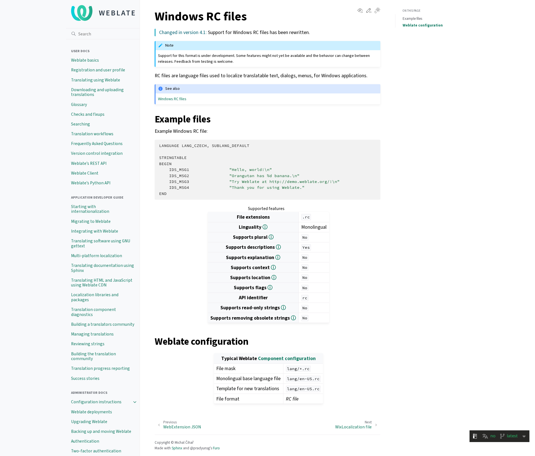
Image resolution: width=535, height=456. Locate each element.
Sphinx (177, 448)
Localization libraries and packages (94, 297)
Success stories (85, 378)
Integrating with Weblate (94, 231)
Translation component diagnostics (93, 312)
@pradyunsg (200, 448)
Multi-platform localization (96, 256)
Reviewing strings (87, 344)
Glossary (79, 104)
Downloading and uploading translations (97, 92)
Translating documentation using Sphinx (102, 268)
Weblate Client (84, 173)
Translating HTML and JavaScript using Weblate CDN (101, 283)
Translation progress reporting (100, 368)
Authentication (85, 441)
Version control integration (97, 153)
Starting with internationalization (90, 209)
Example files (412, 18)
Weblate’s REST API (88, 163)
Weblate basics (85, 60)
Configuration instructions (96, 402)
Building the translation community (93, 356)
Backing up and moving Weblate (101, 431)
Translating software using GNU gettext (100, 243)
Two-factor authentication (96, 451)
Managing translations (92, 334)
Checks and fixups (87, 114)
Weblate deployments (91, 412)
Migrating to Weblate (91, 221)
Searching (80, 124)
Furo (216, 448)
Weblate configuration (423, 25)
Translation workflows (92, 134)
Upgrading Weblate (89, 421)
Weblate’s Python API (90, 183)
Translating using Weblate (95, 80)
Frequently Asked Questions (97, 143)
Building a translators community (102, 324)
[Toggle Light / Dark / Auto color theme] (377, 11)
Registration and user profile (98, 70)
